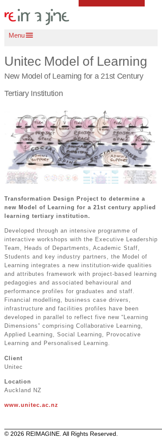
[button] (85, 35)
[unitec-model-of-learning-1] (81, 140)
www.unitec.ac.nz (31, 405)
